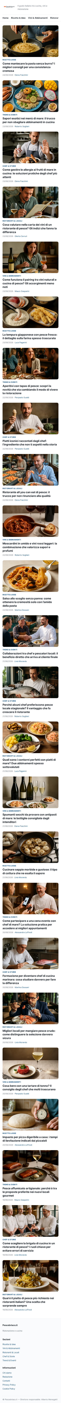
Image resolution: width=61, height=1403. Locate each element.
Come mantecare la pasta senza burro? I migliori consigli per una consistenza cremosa (29, 67)
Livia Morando (20, 661)
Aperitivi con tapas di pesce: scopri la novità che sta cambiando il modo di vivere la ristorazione (30, 389)
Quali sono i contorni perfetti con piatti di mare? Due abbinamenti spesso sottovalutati (29, 763)
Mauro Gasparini (22, 291)
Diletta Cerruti (21, 236)
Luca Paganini (21, 342)
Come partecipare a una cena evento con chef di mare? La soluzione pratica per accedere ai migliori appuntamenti (29, 924)
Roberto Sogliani (22, 126)
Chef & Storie (9, 166)
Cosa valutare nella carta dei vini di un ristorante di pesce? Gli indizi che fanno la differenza (30, 228)
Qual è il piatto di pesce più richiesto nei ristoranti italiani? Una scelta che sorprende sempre (28, 1302)
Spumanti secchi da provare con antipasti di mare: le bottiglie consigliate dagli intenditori (30, 818)
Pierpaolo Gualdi (22, 397)
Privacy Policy (9, 1384)
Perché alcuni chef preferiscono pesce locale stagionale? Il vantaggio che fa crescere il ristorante (28, 708)
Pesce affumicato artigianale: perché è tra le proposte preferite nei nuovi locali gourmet (30, 1192)
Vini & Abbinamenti (38, 18)
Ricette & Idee (18, 18)
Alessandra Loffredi (23, 932)
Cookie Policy (9, 1388)
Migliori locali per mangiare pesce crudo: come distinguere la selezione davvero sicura (29, 1034)
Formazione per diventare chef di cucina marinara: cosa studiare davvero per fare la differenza (29, 979)
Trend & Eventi (10, 115)
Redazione (7, 1377)
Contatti (6, 1380)
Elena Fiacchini (21, 75)
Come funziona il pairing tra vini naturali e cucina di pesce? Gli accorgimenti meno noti (29, 283)
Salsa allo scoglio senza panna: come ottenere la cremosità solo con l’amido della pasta (27, 602)
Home (6, 18)
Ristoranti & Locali (12, 221)
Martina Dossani (22, 610)
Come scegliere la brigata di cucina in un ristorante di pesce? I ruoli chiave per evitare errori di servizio (29, 1247)
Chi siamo (7, 1373)
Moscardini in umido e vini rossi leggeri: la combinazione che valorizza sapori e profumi (30, 547)
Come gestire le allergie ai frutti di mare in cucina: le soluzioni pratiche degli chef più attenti (30, 173)
